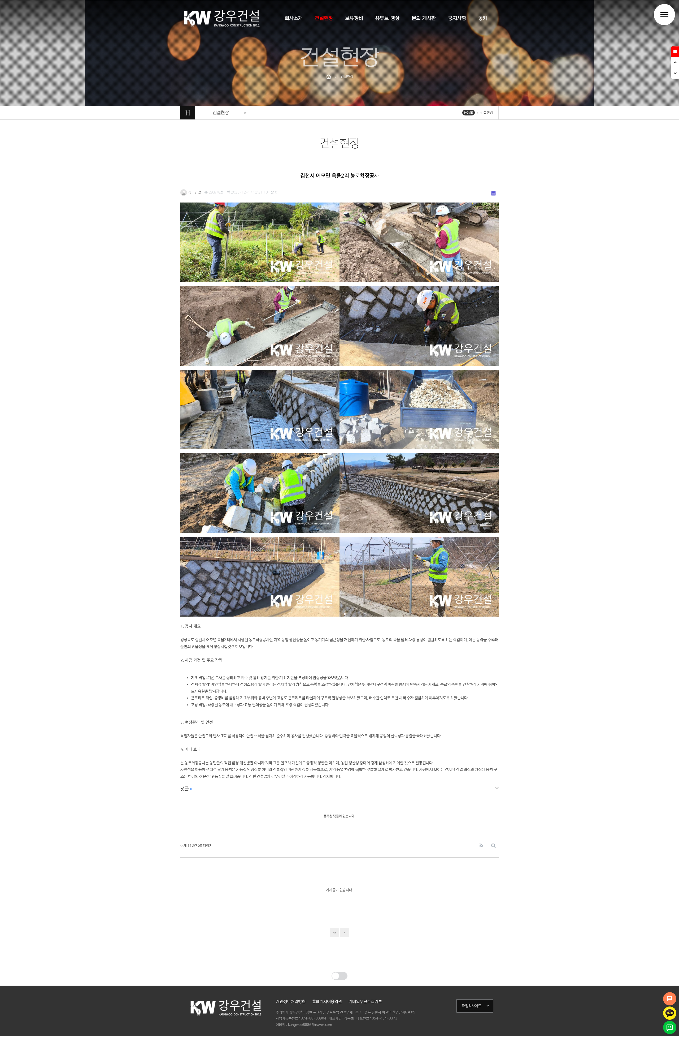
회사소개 (294, 18)
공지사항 (457, 18)
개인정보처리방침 (291, 1001)
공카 (482, 18)
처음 (334, 932)
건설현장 (324, 18)
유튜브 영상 (387, 18)
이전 (344, 932)
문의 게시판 (424, 18)
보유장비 (354, 18)
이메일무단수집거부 (365, 1001)
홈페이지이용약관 (327, 1001)
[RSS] (481, 846)
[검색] (493, 846)
